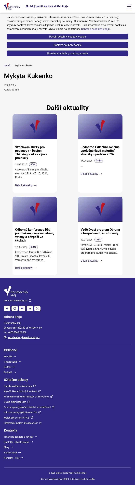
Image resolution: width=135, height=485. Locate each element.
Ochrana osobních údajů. (95, 29)
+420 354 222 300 (17, 332)
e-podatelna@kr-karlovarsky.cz (24, 337)
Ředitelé (8, 372)
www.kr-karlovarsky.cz (15, 300)
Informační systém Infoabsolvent (21, 423)
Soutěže (8, 356)
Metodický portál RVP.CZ (16, 417)
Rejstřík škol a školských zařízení (20, 391)
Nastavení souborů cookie (83, 479)
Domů (7, 65)
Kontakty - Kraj (11, 458)
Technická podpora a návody (18, 436)
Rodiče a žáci (10, 361)
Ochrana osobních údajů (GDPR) (54, 479)
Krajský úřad (10, 452)
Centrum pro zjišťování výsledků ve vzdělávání (27, 407)
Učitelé (7, 367)
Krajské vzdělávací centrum (18, 386)
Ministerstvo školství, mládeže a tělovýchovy (26, 396)
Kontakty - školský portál (16, 442)
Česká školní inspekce (15, 402)
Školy (6, 447)
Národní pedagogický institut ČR (20, 412)
